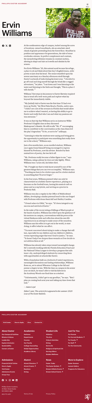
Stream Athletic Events (54, 369)
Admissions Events (8, 372)
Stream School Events (53, 372)
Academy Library (30, 351)
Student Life (52, 330)
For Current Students (75, 337)
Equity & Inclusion (8, 343)
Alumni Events (29, 366)
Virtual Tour (6, 375)
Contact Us (38, 322)
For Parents (72, 334)
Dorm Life (49, 346)
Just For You (74, 330)
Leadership (6, 340)
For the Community (74, 346)
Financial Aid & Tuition (9, 363)
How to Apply (19, 322)
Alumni (27, 359)
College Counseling (31, 346)
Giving (26, 372)
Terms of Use (28, 394)
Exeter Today (50, 363)
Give (29, 322)
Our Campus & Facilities (10, 334)
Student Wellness (52, 354)
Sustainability (6, 346)
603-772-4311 (6, 394)
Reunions (27, 369)
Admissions (7, 359)
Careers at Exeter (8, 349)
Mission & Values (7, 337)
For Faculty (72, 340)
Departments (28, 337)
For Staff (71, 343)
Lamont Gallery (73, 366)
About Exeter (8, 330)
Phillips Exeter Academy (14, 3)
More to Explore (75, 359)
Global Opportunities (31, 349)
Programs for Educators (76, 369)
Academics (29, 330)
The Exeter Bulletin (52, 366)
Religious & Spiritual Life (54, 349)
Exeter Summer (73, 363)
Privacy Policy (50, 394)
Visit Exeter (7, 322)
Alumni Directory (30, 363)
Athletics (49, 334)
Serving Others (51, 351)
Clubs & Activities (52, 340)
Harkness (27, 334)
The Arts (49, 337)
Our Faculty (28, 343)
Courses (27, 340)
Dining (48, 343)
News (48, 359)
